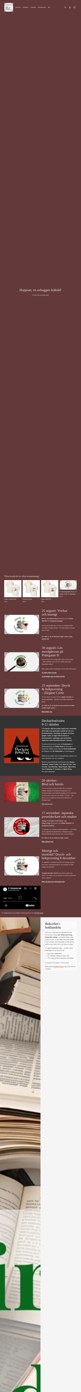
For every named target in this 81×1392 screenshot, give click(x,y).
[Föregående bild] (6, 588)
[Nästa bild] (19, 588)
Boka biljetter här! (47, 804)
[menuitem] (49, 7)
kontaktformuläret (58, 966)
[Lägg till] (73, 586)
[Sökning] (65, 7)
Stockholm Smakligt (56, 621)
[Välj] (18, 594)
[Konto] (70, 7)
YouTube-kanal (38, 913)
